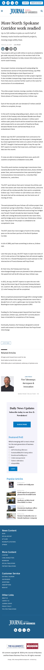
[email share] (15, 49)
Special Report (7, 536)
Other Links (8, 594)
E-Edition (5, 555)
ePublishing (33, 659)
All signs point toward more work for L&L (13, 357)
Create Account (36, 3)
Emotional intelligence (19, 455)
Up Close (5, 539)
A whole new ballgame (25, 485)
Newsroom (5, 560)
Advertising (5, 582)
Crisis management (18, 458)
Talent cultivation (17, 461)
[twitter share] (7, 49)
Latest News (6, 343)
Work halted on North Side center (11, 360)
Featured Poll (16, 437)
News (3, 533)
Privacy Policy (6, 606)
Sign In (25, 3)
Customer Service (11, 573)
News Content (9, 530)
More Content (9, 551)
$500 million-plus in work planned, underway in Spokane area (19, 363)
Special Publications (8, 563)
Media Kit (5, 587)
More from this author (27, 394)
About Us (5, 598)
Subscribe (22, 424)
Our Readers (6, 579)
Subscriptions (6, 585)
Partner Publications (9, 566)
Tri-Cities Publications (9, 609)
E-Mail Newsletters (8, 558)
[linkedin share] (3, 49)
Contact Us (5, 601)
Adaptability (15, 463)
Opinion (4, 544)
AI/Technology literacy (19, 450)
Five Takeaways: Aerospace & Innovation (28, 383)
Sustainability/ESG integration (22, 453)
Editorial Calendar (8, 576)
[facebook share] (11, 49)
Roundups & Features (9, 542)
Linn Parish (17, 45)
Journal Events (7, 603)
